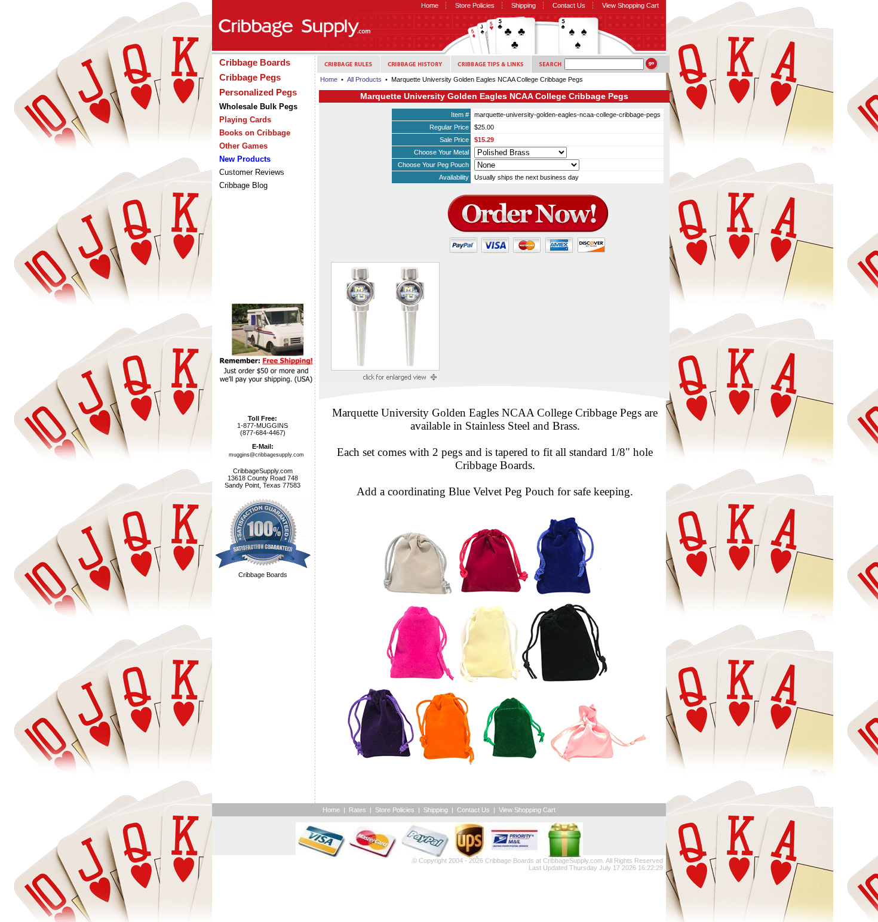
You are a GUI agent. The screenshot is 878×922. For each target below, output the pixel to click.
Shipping (523, 5)
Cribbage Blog (243, 185)
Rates (357, 809)
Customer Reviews (251, 172)
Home (429, 5)
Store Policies (475, 5)
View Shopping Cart (630, 5)
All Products (364, 79)
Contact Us (568, 5)
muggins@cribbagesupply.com (266, 455)
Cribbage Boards (509, 860)
